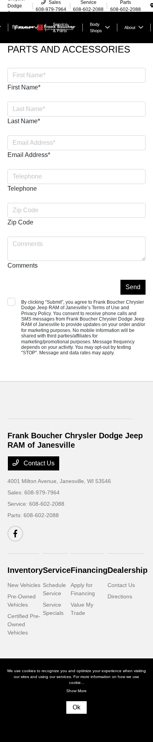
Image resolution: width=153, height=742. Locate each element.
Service (57, 570)
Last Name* (23, 121)
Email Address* (28, 154)
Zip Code (20, 222)
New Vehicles (23, 585)
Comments (22, 265)
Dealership (127, 570)
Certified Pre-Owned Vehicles (23, 624)
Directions (119, 596)
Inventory (25, 570)
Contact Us (38, 463)
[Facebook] (15, 533)
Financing (89, 570)
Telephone (22, 188)
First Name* (23, 87)
